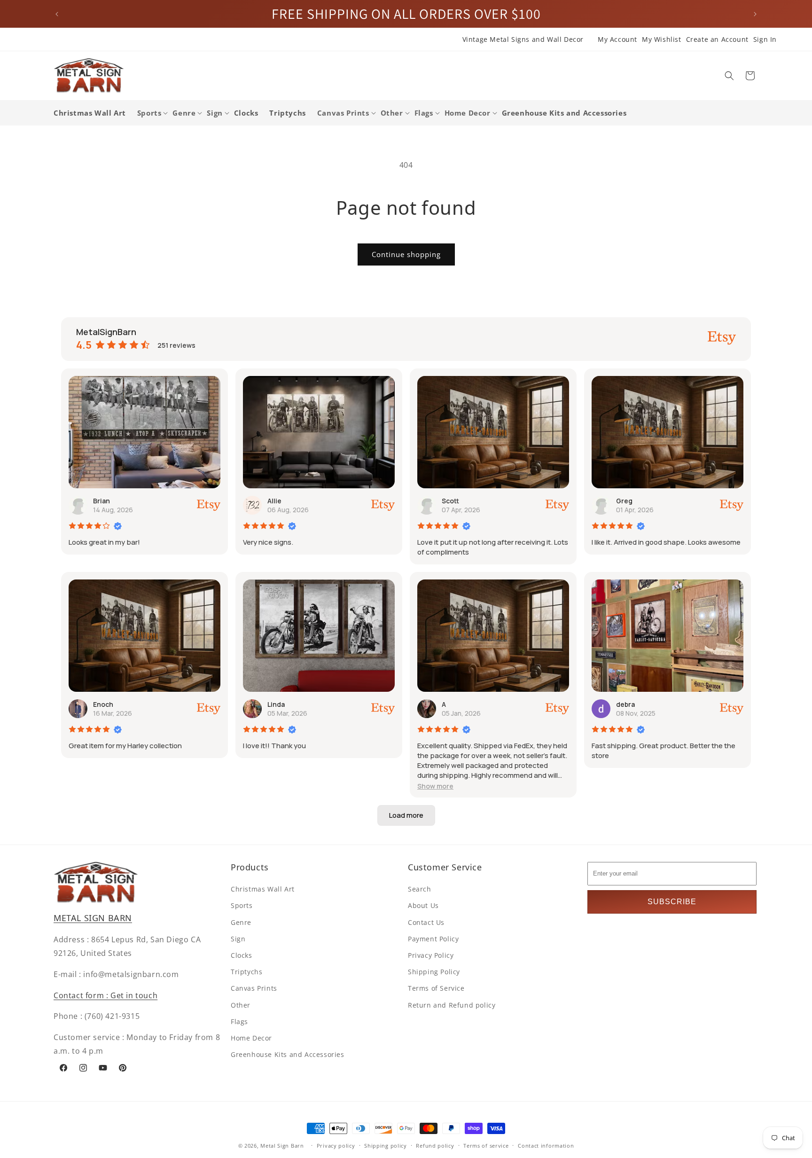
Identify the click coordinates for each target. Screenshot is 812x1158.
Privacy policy (336, 1145)
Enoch (103, 704)
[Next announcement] (755, 14)
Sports (242, 905)
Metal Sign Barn (282, 1145)
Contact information (546, 1145)
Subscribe (672, 902)
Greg (624, 501)
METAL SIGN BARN (93, 917)
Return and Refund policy (451, 1005)
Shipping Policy (434, 971)
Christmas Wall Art (263, 888)
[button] (729, 75)
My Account (617, 39)
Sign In (765, 39)
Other (240, 1005)
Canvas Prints (254, 988)
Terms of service (485, 1145)
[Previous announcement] (57, 14)
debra (625, 704)
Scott (450, 501)
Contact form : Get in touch (105, 995)
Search (419, 888)
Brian (101, 501)
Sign (238, 938)
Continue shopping (406, 254)
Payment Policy (433, 938)
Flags (239, 1021)
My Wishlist (661, 39)
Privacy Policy (430, 955)
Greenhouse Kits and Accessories (287, 1054)
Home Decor (251, 1037)
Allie (274, 501)
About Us (423, 905)
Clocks (241, 955)
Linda (276, 704)
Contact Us (426, 922)
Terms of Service (436, 988)
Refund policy (435, 1145)
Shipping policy (385, 1145)
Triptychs (246, 971)
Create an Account (717, 39)
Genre (241, 922)
